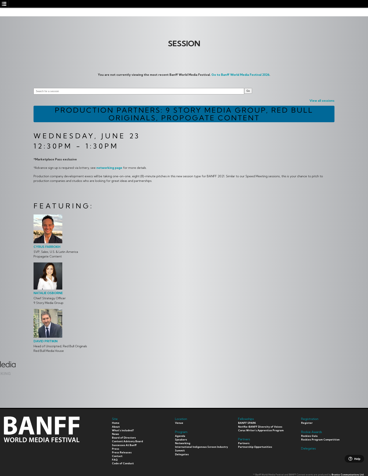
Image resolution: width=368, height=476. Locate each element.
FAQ (114, 459)
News (115, 434)
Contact (117, 456)
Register (307, 422)
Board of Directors (124, 437)
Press (115, 448)
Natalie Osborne (48, 293)
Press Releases (122, 452)
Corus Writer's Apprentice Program (261, 430)
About (116, 426)
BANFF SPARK (247, 422)
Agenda (180, 435)
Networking (182, 443)
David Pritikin (46, 341)
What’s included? (123, 430)
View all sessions (322, 100)
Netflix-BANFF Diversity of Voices (260, 426)
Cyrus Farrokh (47, 247)
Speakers (181, 439)
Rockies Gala (309, 435)
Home (115, 422)
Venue (179, 422)
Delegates (182, 454)
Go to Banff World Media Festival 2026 (240, 75)
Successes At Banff (124, 445)
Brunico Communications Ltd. (348, 474)
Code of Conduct (123, 463)
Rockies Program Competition (320, 439)
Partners (244, 443)
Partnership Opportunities (255, 446)
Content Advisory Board (127, 441)
